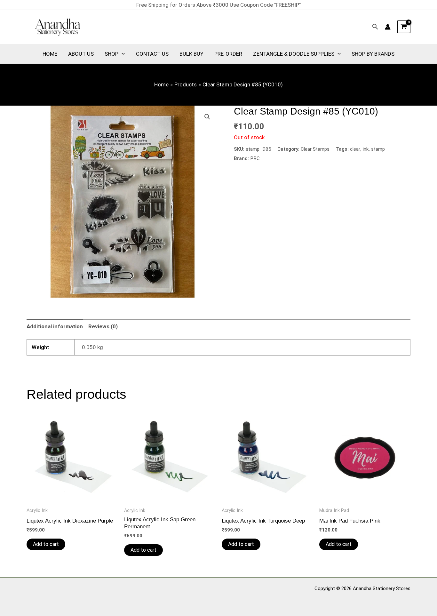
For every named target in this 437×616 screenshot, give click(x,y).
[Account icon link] (388, 27)
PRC (255, 158)
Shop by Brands (373, 54)
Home (50, 54)
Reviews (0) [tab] (103, 326)
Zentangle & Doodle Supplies (293, 54)
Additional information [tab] (55, 326)
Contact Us (152, 54)
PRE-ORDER (228, 54)
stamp (378, 149)
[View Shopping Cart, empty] (403, 26)
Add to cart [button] (46, 544)
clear (355, 149)
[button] (375, 26)
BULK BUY (191, 54)
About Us (81, 54)
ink (366, 149)
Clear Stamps (315, 149)
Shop (111, 54)
